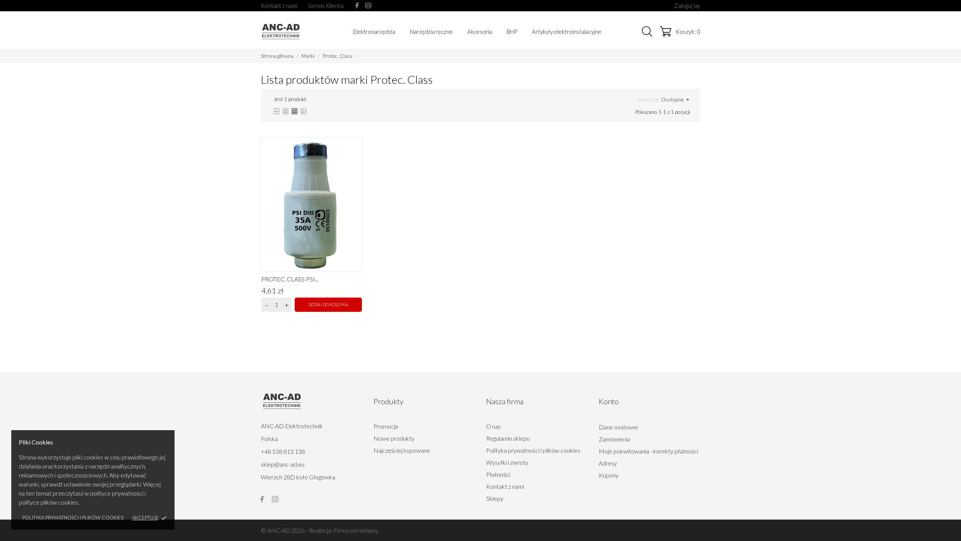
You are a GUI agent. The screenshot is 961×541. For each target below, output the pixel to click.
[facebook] (357, 5)
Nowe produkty (394, 438)
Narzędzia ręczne (431, 31)
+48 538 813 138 (283, 451)
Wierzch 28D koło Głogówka (298, 477)
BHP (512, 31)
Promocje (386, 426)
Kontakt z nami (279, 5)
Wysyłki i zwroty (507, 462)
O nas (493, 426)
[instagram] (368, 5)
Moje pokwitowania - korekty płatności (648, 451)
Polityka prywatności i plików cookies (73, 518)
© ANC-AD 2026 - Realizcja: (297, 530)
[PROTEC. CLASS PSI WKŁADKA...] (354, 146)
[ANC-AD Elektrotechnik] (295, 31)
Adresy (608, 463)
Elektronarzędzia (374, 31)
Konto (609, 401)
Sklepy (494, 498)
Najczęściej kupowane (402, 450)
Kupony (609, 475)
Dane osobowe (618, 427)
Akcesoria (479, 31)
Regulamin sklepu (508, 438)
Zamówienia (614, 439)
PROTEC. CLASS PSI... (289, 279)
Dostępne (675, 99)
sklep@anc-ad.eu (282, 464)
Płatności (498, 474)
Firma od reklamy (356, 530)
